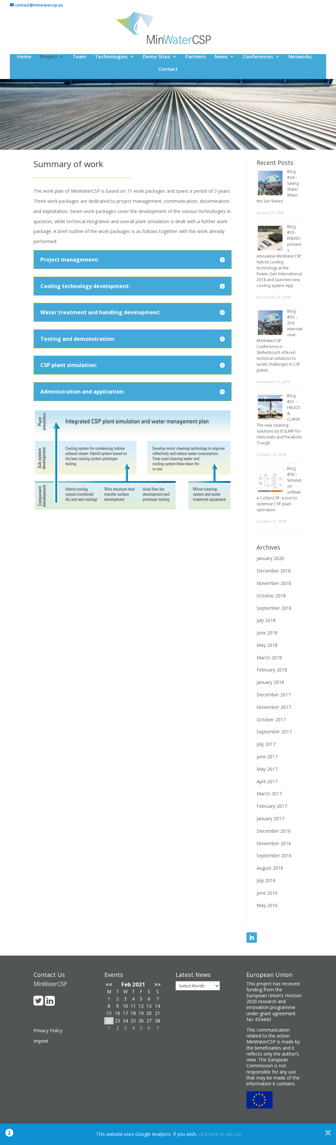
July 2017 (266, 744)
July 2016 (266, 880)
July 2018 (266, 620)
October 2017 (271, 719)
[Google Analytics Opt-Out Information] (9, 1134)
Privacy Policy (47, 1030)
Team (79, 57)
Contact (168, 69)
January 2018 (270, 682)
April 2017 (267, 781)
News (221, 57)
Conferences (258, 57)
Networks (300, 57)
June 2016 (267, 893)
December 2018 (274, 571)
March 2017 (269, 793)
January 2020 (270, 558)
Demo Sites (156, 57)
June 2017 (267, 756)
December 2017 (274, 694)
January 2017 (270, 818)
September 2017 (274, 731)
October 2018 (271, 595)
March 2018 (269, 657)
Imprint (41, 1041)
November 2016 (274, 843)
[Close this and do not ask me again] (328, 1134)
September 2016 (274, 855)
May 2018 (267, 645)
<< (109, 984)
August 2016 (270, 868)
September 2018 (274, 608)
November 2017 (274, 707)
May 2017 (267, 769)
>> (157, 984)
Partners (195, 57)
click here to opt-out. (220, 1134)
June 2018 (267, 633)
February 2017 (272, 806)
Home (24, 57)
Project (48, 57)
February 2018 (272, 670)
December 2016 (274, 831)
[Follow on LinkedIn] (251, 937)
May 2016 (267, 905)
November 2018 (274, 583)
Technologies (111, 57)
